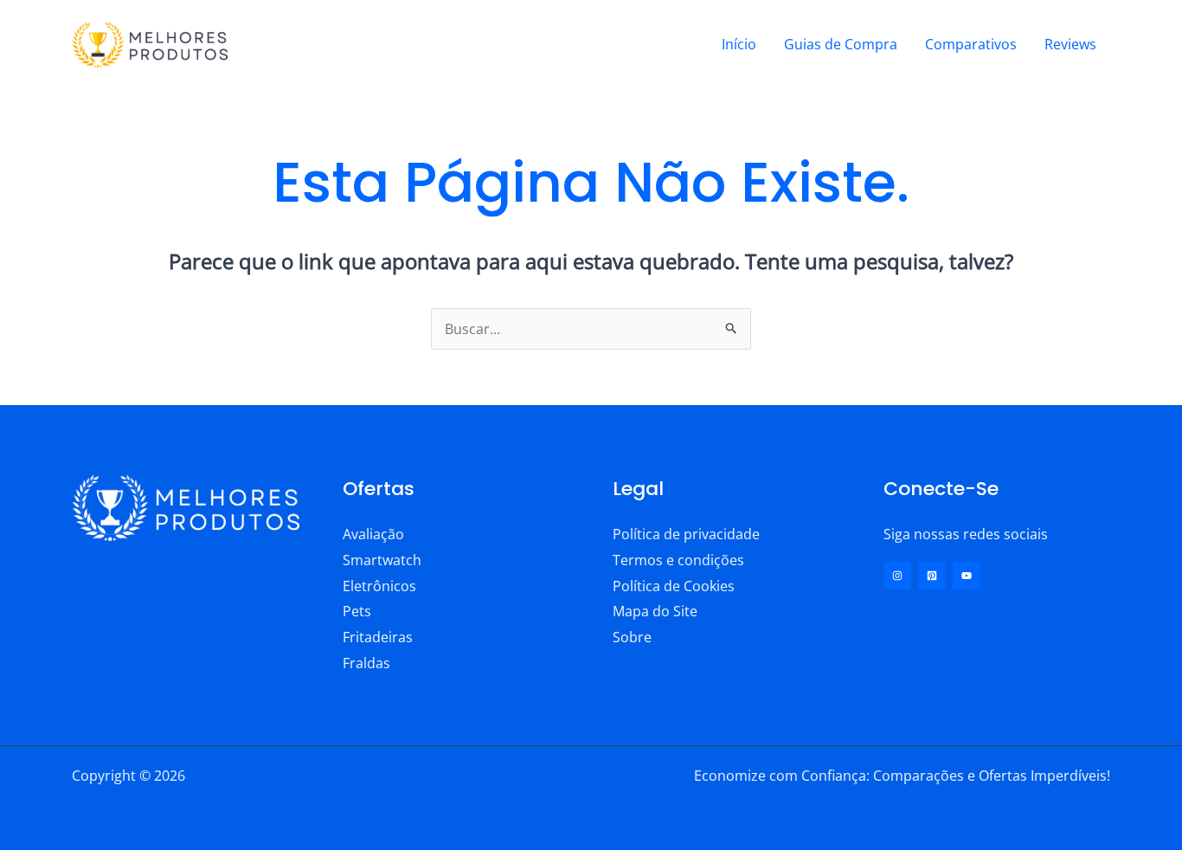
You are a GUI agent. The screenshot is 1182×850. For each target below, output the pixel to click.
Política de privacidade (686, 534)
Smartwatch (382, 560)
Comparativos (971, 44)
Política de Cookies (674, 586)
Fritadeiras (378, 637)
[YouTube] (966, 575)
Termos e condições (678, 560)
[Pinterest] (932, 575)
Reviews (1070, 44)
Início (739, 44)
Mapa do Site (655, 611)
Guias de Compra (840, 44)
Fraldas (366, 663)
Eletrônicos (379, 586)
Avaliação (373, 534)
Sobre (632, 637)
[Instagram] (897, 575)
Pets (357, 611)
